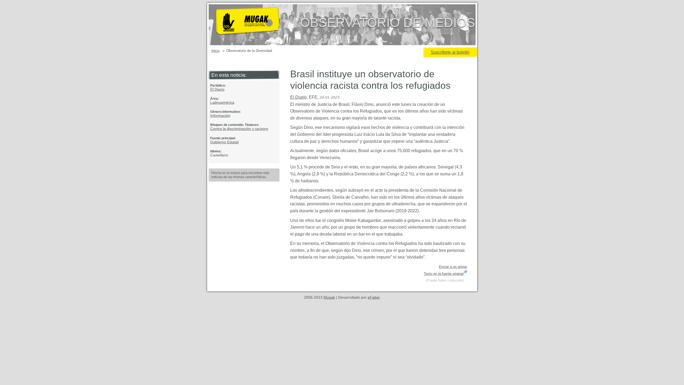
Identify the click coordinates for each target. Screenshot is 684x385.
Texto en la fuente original (444, 274)
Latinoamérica (222, 102)
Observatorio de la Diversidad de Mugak (256, 25)
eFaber (374, 297)
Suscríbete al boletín (450, 52)
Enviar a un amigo (453, 267)
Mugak (329, 297)
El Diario (217, 89)
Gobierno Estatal (224, 142)
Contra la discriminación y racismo (239, 128)
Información (220, 115)
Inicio (215, 51)
